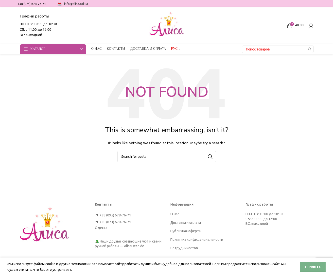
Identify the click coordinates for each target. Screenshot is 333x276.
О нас (174, 214)
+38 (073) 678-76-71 (115, 222)
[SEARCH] (310, 49)
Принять (313, 266)
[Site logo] (166, 25)
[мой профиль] (311, 26)
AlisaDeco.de (134, 246)
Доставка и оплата (185, 223)
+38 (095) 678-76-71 (115, 215)
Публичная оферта (185, 231)
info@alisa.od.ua (76, 3)
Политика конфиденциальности (196, 240)
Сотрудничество (184, 248)
